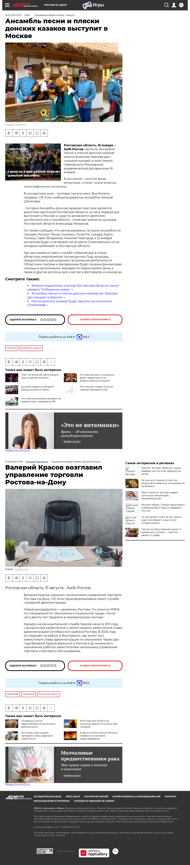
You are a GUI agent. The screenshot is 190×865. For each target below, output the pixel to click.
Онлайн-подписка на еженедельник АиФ (136, 796)
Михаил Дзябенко (15, 124)
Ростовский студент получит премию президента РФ (97, 388)
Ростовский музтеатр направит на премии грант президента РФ (41, 400)
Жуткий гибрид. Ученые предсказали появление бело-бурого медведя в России (163, 507)
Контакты (170, 796)
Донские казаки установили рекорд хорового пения (37, 388)
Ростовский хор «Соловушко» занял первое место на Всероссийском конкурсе (97, 377)
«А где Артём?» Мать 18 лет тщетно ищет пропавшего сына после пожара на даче (161, 520)
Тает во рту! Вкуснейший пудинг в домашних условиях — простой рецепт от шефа (161, 532)
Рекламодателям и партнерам (52, 801)
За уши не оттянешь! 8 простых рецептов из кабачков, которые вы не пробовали (163, 483)
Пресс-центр (73, 796)
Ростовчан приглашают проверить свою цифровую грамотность (37, 735)
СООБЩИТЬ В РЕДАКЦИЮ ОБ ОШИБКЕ (94, 801)
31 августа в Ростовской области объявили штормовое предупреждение (99, 735)
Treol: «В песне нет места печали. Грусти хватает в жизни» (40, 376)
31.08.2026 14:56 (14, 461)
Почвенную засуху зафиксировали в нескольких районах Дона (38, 723)
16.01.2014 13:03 (13, 15)
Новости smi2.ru (17, 450)
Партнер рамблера (66, 851)
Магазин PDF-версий (96, 796)
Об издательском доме (47, 796)
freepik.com (21, 569)
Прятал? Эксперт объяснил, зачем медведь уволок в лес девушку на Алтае (161, 471)
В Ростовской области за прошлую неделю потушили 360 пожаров (98, 723)
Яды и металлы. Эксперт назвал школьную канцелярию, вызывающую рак (159, 495)
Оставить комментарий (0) (95, 319)
